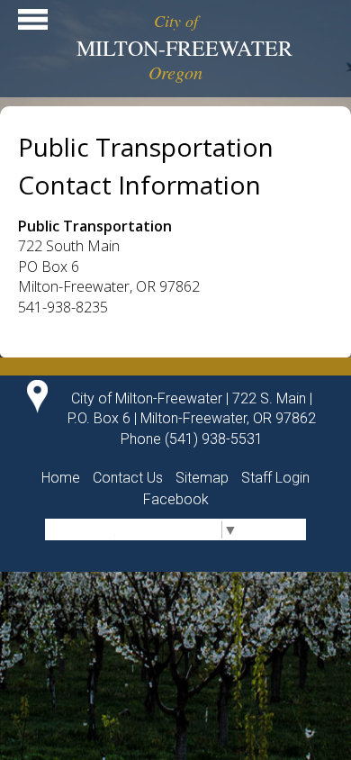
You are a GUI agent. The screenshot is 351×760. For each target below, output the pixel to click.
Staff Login (275, 477)
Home (60, 477)
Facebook (176, 499)
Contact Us (128, 477)
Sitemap (202, 477)
